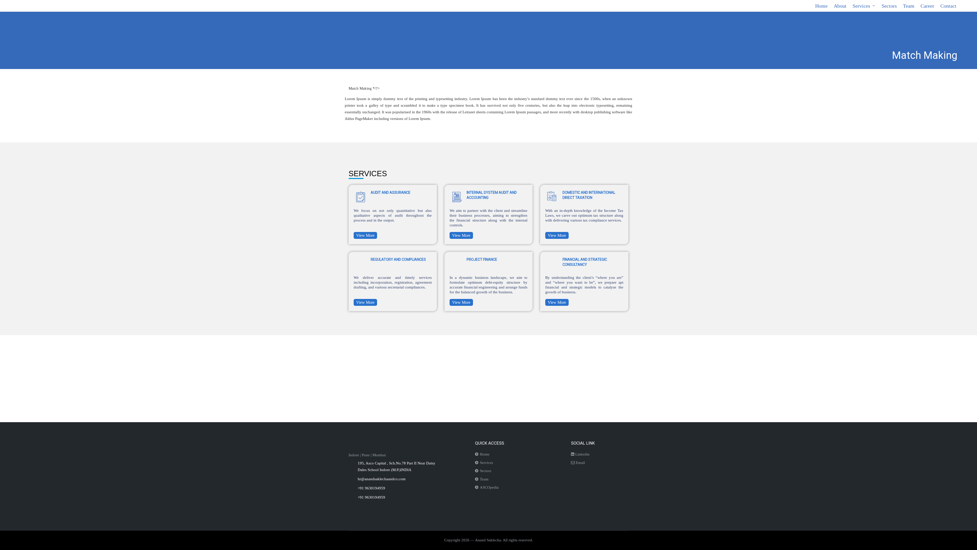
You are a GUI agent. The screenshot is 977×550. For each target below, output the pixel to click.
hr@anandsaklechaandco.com (382, 479)
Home (485, 454)
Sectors (485, 471)
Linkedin (582, 454)
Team (484, 479)
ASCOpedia (489, 487)
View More (365, 235)
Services (486, 463)
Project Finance (482, 259)
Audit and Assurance (390, 192)
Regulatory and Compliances (398, 259)
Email (580, 463)
